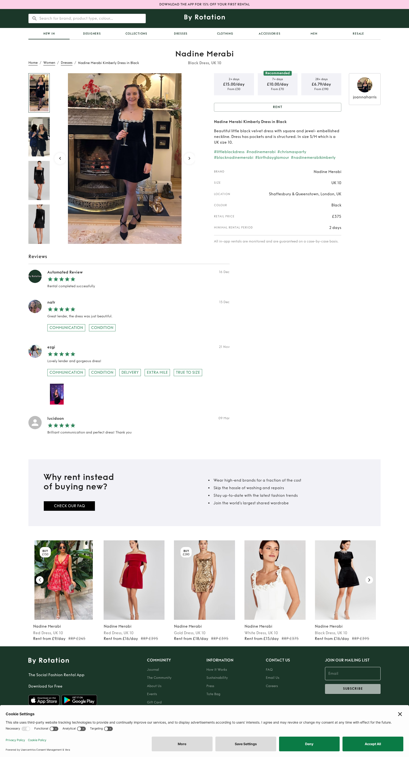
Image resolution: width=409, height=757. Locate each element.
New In (49, 33)
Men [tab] (314, 33)
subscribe (353, 689)
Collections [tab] (136, 33)
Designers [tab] (92, 33)
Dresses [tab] (180, 33)
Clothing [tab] (225, 33)
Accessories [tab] (269, 33)
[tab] (49, 33)
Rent (277, 107)
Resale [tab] (358, 33)
